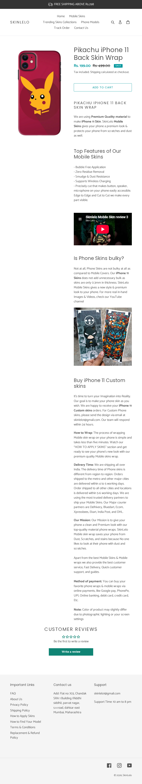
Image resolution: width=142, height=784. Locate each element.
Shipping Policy (20, 710)
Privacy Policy (19, 704)
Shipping (95, 72)
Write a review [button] (71, 651)
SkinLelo (20, 22)
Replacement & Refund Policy (25, 735)
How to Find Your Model (25, 721)
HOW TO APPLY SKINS (90, 447)
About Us (16, 699)
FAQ (13, 693)
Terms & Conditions (22, 727)
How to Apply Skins (22, 716)
